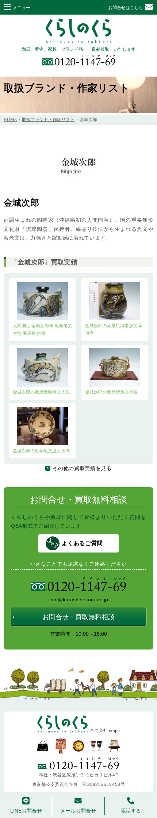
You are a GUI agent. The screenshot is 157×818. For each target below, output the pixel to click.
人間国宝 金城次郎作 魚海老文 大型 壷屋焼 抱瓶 (42, 329)
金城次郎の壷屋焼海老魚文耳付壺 (113, 329)
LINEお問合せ (26, 811)
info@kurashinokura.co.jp (78, 599)
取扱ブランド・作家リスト (67, 88)
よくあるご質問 (82, 543)
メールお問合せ (78, 811)
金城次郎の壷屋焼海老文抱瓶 (41, 392)
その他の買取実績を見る (82, 468)
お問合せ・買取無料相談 (78, 617)
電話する (130, 811)
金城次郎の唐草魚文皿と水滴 (41, 450)
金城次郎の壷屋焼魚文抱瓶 (111, 392)
